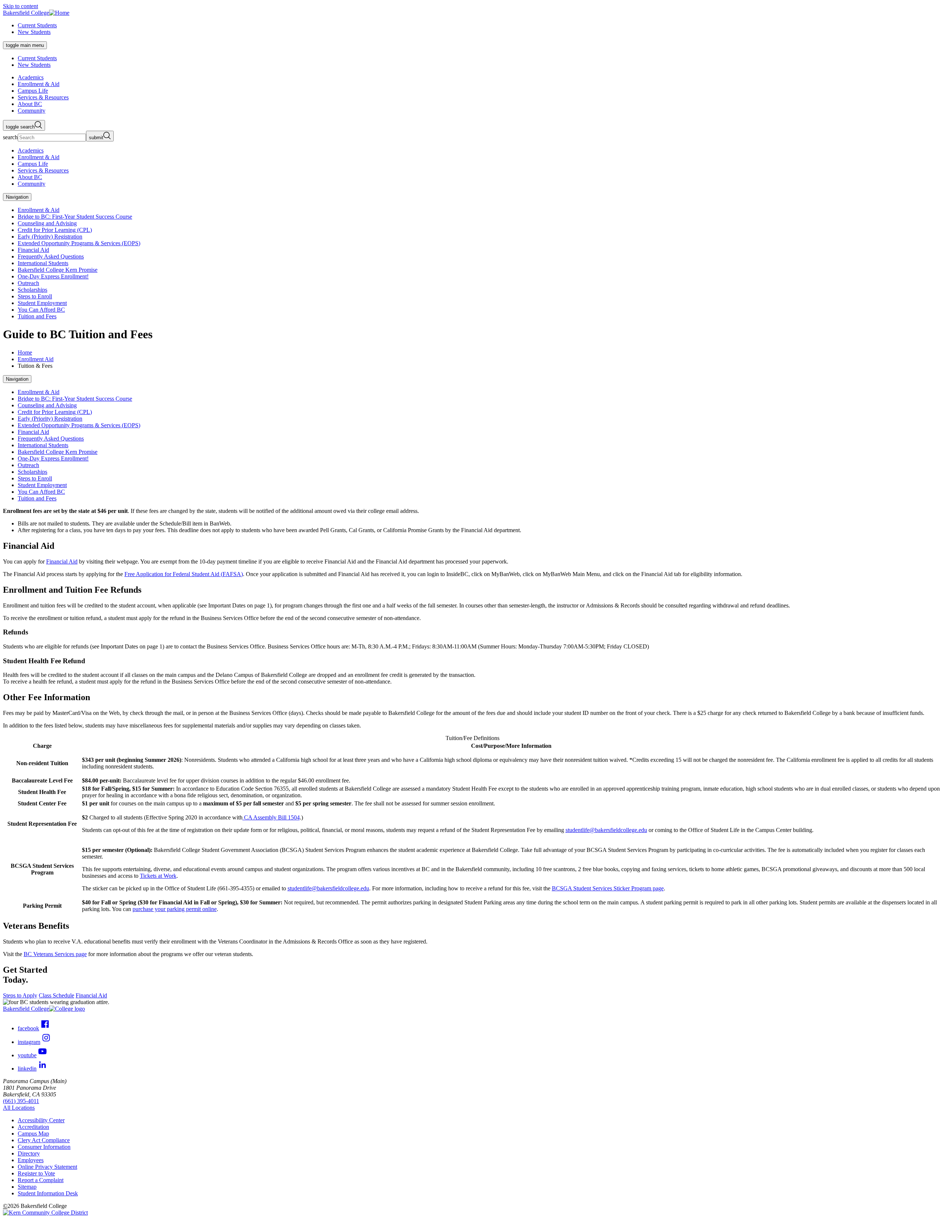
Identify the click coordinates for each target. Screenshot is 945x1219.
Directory (29, 1153)
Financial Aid (33, 250)
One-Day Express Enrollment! (53, 276)
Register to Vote (36, 1173)
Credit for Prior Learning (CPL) (55, 230)
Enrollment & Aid (38, 210)
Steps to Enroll (35, 296)
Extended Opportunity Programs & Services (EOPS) (79, 243)
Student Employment (42, 303)
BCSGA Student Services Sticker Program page (608, 888)
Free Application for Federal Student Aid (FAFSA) (183, 574)
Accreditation (33, 1127)
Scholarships (32, 290)
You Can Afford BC (41, 310)
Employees (31, 1160)
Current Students (37, 25)
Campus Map (33, 1133)
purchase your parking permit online (175, 909)
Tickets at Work (158, 876)
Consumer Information (44, 1147)
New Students (34, 32)
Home (25, 352)
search (10, 137)
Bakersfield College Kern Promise (57, 270)
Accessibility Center (41, 1120)
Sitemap (27, 1187)
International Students (43, 263)
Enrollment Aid (36, 359)
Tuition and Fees (37, 316)
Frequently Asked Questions (51, 256)
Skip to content (20, 6)
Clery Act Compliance (44, 1140)
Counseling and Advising (47, 223)
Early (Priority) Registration (50, 236)
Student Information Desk (48, 1193)
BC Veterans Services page (55, 954)
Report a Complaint (40, 1180)
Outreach (28, 283)
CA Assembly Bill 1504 (271, 817)
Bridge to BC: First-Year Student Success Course (75, 216)
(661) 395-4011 (21, 1101)
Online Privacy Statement (47, 1167)
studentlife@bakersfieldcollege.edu (606, 830)
